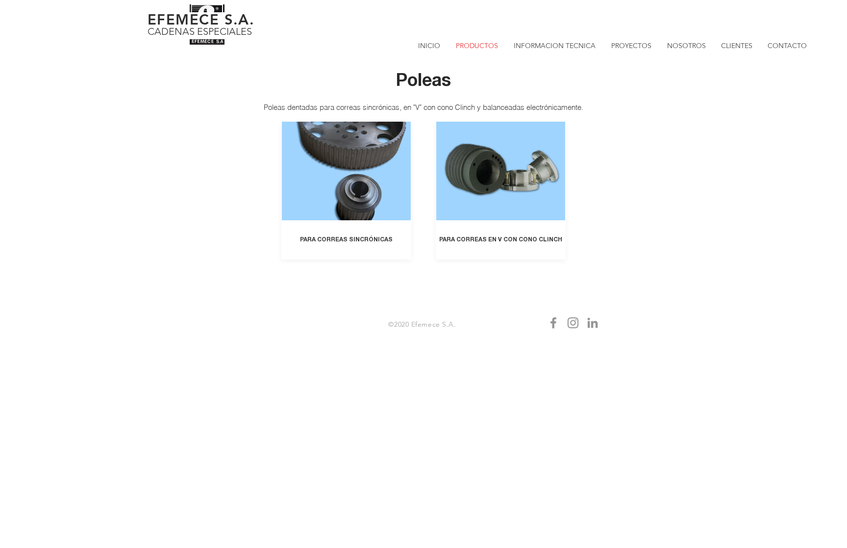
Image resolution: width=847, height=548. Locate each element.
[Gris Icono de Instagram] (573, 322)
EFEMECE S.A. (201, 19)
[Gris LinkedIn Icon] (592, 322)
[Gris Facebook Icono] (553, 322)
